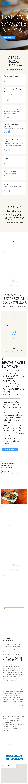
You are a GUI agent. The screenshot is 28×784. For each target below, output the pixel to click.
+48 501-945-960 (9, 651)
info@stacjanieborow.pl (10, 649)
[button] (8, 37)
